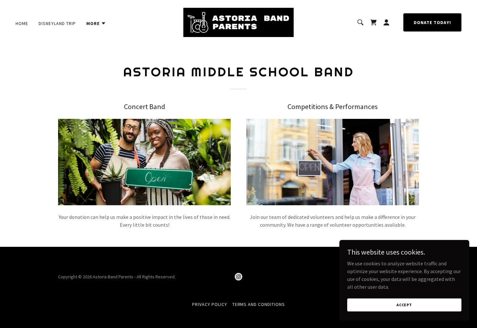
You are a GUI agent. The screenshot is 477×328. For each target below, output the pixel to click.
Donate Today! (432, 22)
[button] (96, 23)
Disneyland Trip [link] (57, 23)
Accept (404, 304)
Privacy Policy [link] (209, 304)
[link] (238, 22)
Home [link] (22, 23)
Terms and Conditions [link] (258, 304)
